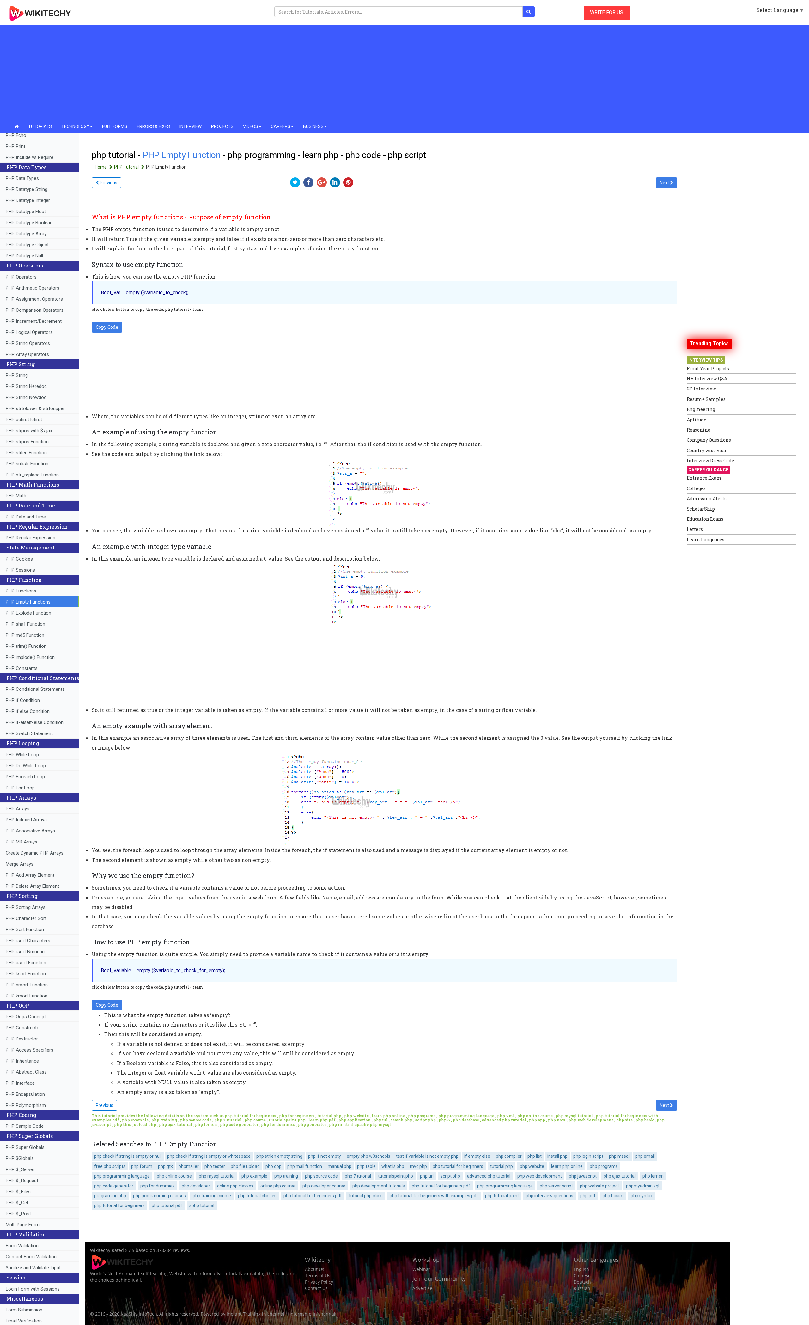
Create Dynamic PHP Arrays (35, 853)
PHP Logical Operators (29, 332)
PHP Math (16, 496)
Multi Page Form (23, 1225)
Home (101, 166)
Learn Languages (705, 540)
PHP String (17, 375)
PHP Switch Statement (29, 733)
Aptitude (696, 420)
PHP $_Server (20, 1169)
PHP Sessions (20, 570)
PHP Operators (21, 277)
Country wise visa (706, 450)
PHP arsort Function (27, 985)
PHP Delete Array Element (32, 886)
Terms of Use (319, 1276)
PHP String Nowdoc (26, 397)
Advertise (422, 1288)
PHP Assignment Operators (34, 299)
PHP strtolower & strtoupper (35, 408)
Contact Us (316, 1288)
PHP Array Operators (27, 354)
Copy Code (107, 327)
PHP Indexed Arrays (26, 820)
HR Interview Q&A (707, 379)
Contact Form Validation (31, 1257)
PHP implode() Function (30, 657)
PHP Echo (16, 135)
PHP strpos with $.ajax (29, 430)
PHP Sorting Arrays (26, 907)
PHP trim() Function (26, 646)
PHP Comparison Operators (35, 310)
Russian (582, 1288)
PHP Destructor (22, 1039)
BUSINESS (313, 126)
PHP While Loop (22, 755)
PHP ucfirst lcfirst (24, 419)
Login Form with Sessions (33, 1289)
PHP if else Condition (28, 711)
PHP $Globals (20, 1158)
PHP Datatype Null (24, 256)
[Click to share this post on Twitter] (296, 182)
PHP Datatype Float (26, 211)
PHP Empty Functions (28, 602)
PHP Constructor (23, 1028)
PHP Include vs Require (29, 157)
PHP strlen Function (26, 453)
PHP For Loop (20, 788)
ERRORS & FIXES (153, 126)
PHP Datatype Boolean (29, 222)
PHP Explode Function (28, 613)
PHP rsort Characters (28, 940)
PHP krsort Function (26, 996)
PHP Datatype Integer (28, 200)
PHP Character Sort (26, 918)
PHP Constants (22, 668)
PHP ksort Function (26, 974)
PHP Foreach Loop (25, 777)
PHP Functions (21, 591)
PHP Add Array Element (30, 875)
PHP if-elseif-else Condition (35, 722)
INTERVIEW (190, 126)
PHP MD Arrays (21, 842)
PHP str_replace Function (32, 475)
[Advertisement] (404, 72)
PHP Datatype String (26, 189)
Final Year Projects (708, 368)
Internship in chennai (312, 1314)
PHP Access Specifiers (29, 1050)
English (581, 1269)
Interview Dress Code (710, 460)
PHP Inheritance (22, 1061)
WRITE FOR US (606, 12)
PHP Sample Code (25, 1126)
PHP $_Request (22, 1180)
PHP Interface (20, 1083)
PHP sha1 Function (25, 624)
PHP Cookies (19, 559)
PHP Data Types (22, 178)
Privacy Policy (319, 1282)
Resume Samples (706, 399)
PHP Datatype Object (27, 245)
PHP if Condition (23, 700)
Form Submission (24, 1310)
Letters (695, 529)
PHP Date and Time (26, 517)
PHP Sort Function (25, 929)
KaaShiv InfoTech (139, 1314)
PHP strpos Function (27, 442)
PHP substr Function (27, 464)
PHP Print (15, 146)
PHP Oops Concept (26, 1017)
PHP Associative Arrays (30, 831)
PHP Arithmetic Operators (32, 288)
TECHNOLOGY (75, 126)
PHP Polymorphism (26, 1105)
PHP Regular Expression (30, 538)
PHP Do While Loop (26, 766)
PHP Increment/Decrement (34, 321)
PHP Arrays (17, 809)
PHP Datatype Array (26, 233)
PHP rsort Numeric (25, 951)
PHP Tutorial (127, 166)
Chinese (582, 1276)
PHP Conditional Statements (35, 689)
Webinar (421, 1269)
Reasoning (698, 430)
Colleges (696, 488)
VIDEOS (250, 126)
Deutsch (582, 1282)
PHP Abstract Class (26, 1072)
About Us (314, 1269)
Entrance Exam (704, 478)
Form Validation (22, 1245)
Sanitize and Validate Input (33, 1268)
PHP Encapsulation (25, 1094)
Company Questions (709, 440)
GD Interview (701, 389)
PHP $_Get (17, 1202)
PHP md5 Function (25, 635)
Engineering (701, 409)
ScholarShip (701, 509)
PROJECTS (222, 126)
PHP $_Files (18, 1191)
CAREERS (280, 126)
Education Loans (705, 519)
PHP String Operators (28, 343)
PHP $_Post (18, 1214)
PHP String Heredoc (26, 386)
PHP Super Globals (25, 1147)
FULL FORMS (114, 126)
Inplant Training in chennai (255, 1314)
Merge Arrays (19, 864)
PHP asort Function (26, 963)
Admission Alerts (707, 498)
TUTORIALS (40, 126)
